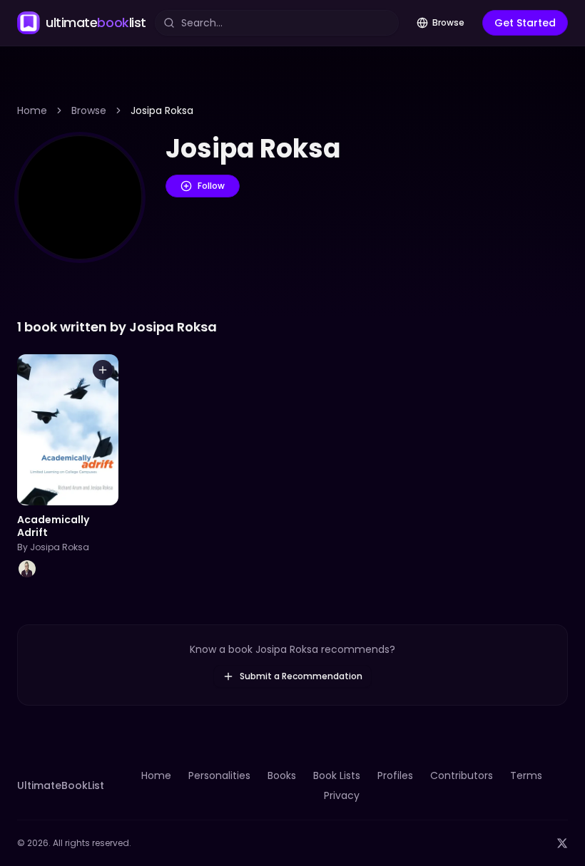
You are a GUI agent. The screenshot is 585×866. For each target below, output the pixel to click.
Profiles (395, 775)
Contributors (461, 775)
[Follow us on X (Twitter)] (562, 843)
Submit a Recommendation (301, 676)
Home (32, 110)
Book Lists (336, 775)
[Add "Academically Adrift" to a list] (103, 370)
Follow (211, 186)
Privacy (342, 795)
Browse (448, 22)
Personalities (219, 775)
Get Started (525, 23)
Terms (526, 775)
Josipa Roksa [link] (162, 110)
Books (282, 775)
